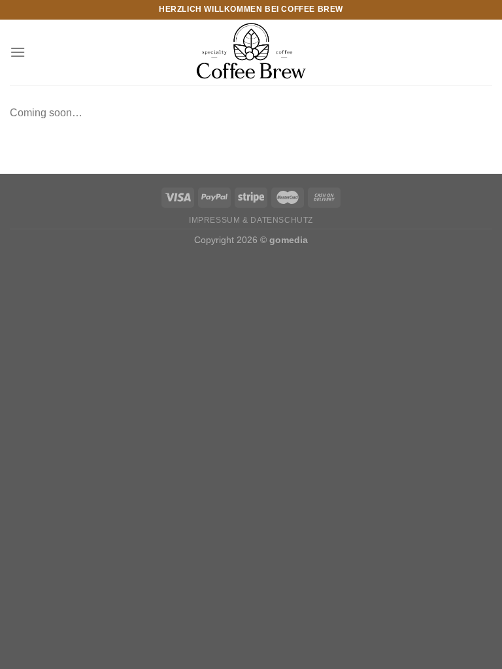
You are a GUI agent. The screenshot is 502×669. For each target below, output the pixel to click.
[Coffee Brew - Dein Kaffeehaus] (251, 52)
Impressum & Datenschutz (251, 220)
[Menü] (17, 52)
